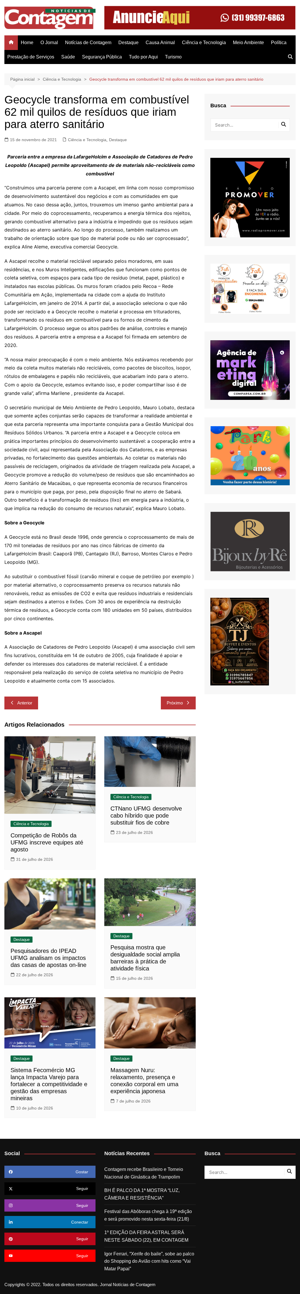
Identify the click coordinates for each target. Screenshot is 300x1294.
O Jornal (49, 42)
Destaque (128, 42)
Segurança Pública (102, 56)
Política (279, 42)
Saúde (68, 56)
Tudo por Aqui (143, 56)
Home (27, 42)
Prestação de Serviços (30, 56)
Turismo (173, 56)
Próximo (175, 702)
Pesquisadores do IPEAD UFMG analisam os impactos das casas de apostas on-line (48, 958)
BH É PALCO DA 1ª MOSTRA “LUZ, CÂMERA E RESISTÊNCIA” (142, 1194)
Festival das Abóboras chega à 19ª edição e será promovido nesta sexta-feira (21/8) (148, 1215)
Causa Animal (160, 42)
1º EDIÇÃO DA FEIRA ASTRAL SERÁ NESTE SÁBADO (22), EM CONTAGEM (146, 1236)
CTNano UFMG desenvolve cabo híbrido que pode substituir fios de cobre (146, 815)
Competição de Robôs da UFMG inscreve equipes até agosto (47, 842)
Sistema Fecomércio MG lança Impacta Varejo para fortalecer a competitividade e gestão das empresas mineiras (49, 1084)
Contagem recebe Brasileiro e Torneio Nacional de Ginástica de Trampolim (143, 1173)
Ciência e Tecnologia (204, 42)
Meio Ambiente (248, 42)
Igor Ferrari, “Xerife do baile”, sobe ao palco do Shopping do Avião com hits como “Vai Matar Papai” (149, 1261)
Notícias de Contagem (88, 42)
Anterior (24, 702)
